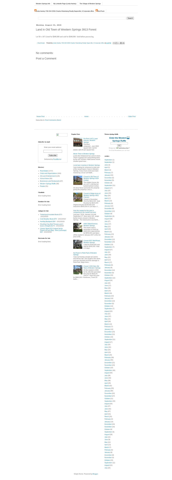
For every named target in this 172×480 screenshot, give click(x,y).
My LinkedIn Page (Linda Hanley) (64, 4)
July (106, 191)
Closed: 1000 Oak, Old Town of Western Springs (91, 267)
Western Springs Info (43, 4)
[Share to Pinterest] (123, 43)
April (106, 167)
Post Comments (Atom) (53, 120)
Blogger (95, 474)
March (107, 170)
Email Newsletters (116, 150)
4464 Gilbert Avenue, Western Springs (90, 224)
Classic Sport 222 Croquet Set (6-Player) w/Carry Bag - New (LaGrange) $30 (53, 230)
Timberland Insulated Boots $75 (51, 214)
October (107, 183)
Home (86, 116)
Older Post (131, 116)
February (108, 173)
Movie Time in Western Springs (84, 154)
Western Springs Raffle (48, 184)
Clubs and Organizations (48, 173)
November (108, 180)
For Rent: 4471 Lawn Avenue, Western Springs (90, 140)
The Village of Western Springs (90, 4)
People (42, 186)
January (107, 175)
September (108, 160)
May (106, 196)
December (108, 178)
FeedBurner (57, 159)
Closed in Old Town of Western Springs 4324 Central (91, 178)
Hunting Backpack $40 (48, 221)
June (106, 165)
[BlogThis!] (116, 43)
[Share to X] (118, 43)
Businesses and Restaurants (50, 181)
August (107, 188)
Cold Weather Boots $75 (48, 219)
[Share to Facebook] (121, 43)
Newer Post (40, 116)
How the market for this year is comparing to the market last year (84, 211)
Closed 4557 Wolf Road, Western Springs (91, 241)
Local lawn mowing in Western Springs (86, 165)
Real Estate (41, 43)
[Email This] (114, 43)
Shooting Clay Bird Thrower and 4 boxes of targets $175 (51, 225)
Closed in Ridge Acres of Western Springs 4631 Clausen (91, 195)
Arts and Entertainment (48, 176)
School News (44, 178)
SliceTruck (100, 11)
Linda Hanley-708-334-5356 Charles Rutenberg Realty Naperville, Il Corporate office (65, 11)
